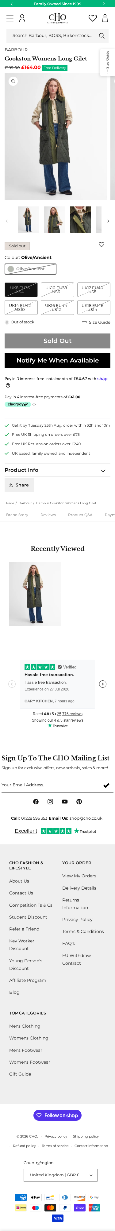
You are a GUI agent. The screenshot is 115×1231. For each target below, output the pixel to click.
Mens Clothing (24, 1026)
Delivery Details (79, 888)
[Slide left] (6, 221)
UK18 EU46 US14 (96, 309)
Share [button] (22, 485)
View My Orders (79, 876)
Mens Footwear (25, 1050)
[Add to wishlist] (102, 244)
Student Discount (28, 917)
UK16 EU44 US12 (59, 309)
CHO (33, 1136)
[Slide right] (108, 221)
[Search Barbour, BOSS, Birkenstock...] (102, 35)
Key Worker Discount (21, 944)
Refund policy (24, 1146)
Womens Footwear (29, 1062)
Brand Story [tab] (17, 514)
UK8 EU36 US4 (24, 291)
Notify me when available (58, 360)
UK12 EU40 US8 (96, 291)
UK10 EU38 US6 (59, 291)
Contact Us (21, 893)
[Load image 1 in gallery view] (28, 219)
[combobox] (57, 36)
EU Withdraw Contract (76, 959)
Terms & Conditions (83, 931)
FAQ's (68, 943)
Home (9, 503)
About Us (19, 881)
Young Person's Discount (25, 964)
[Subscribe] (106, 785)
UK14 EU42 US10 (23, 309)
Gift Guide (20, 1074)
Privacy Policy (77, 919)
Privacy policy (55, 1136)
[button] (10, 18)
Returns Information (75, 903)
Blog (14, 992)
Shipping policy (86, 1136)
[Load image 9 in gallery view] (54, 219)
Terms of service (55, 1146)
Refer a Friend (24, 929)
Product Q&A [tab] (80, 514)
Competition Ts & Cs (30, 905)
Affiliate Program (27, 980)
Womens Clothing (28, 1038)
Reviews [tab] (48, 514)
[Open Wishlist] (92, 18)
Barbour (25, 503)
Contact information (91, 1146)
